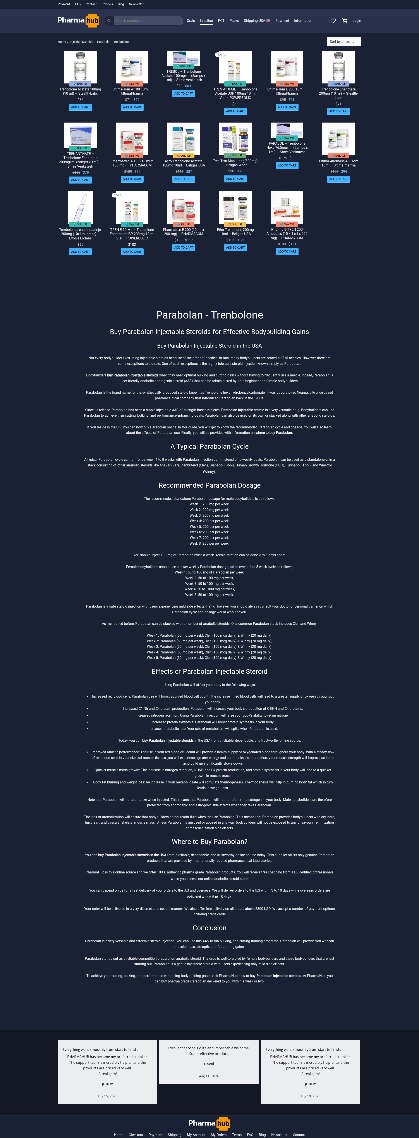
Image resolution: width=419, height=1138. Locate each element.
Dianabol (216, 465)
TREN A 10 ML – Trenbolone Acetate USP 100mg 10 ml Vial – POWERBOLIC (235, 93)
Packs (234, 21)
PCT (221, 21)
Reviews (107, 4)
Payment (64, 4)
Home (62, 41)
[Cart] (344, 20)
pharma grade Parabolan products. (209, 872)
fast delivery (141, 890)
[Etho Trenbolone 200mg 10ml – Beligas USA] (235, 207)
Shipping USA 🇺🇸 (257, 21)
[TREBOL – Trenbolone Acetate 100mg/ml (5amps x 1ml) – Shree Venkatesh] (183, 58)
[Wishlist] (334, 20)
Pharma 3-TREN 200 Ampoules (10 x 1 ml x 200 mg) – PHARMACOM (286, 233)
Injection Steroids (81, 41)
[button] (80, 107)
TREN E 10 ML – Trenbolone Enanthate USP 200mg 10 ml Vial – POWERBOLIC (132, 234)
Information (303, 21)
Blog (121, 4)
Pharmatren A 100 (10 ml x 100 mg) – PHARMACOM (132, 163)
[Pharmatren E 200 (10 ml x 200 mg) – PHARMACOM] (183, 207)
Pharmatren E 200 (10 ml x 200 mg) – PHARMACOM (183, 232)
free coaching (271, 872)
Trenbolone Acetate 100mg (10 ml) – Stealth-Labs (80, 91)
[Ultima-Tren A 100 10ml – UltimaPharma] (132, 67)
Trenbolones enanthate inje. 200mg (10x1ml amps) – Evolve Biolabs (80, 234)
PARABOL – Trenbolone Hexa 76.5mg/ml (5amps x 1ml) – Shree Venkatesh (286, 147)
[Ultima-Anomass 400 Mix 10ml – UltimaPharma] (338, 139)
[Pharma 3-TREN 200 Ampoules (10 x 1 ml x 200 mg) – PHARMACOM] (287, 207)
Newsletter (136, 4)
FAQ (78, 4)
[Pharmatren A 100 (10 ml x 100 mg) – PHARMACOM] (132, 139)
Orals (191, 21)
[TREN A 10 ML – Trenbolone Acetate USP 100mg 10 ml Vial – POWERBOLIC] (235, 67)
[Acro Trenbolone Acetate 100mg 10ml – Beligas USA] (183, 139)
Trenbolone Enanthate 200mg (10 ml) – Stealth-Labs (338, 93)
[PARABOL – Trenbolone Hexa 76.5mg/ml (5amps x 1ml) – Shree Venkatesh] (287, 130)
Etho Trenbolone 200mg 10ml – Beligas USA (235, 232)
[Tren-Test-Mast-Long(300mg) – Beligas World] (235, 139)
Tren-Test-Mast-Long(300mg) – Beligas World (235, 163)
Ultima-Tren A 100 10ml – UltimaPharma (132, 91)
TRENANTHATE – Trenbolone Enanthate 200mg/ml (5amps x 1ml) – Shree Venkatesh (80, 160)
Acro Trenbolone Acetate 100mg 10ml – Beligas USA (183, 163)
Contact (91, 4)
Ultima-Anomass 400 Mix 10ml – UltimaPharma (338, 163)
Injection (206, 21)
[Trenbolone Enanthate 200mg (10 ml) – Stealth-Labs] (338, 67)
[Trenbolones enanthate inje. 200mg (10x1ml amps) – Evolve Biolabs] (80, 207)
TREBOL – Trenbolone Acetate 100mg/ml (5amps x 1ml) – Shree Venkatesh (184, 75)
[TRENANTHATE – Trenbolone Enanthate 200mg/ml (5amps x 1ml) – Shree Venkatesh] (80, 135)
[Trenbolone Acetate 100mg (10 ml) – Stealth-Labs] (80, 67)
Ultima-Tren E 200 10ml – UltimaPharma (287, 91)
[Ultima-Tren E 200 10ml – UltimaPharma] (287, 67)
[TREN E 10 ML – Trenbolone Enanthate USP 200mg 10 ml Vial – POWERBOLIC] (132, 207)
